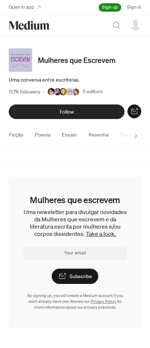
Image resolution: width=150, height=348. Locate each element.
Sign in (134, 7)
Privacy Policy (104, 301)
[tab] (16, 134)
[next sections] (136, 136)
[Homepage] (29, 25)
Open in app (21, 7)
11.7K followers (24, 91)
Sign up (110, 7)
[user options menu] (135, 24)
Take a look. (101, 233)
